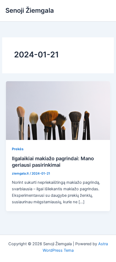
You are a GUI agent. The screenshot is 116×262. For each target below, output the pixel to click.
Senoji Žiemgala (29, 10)
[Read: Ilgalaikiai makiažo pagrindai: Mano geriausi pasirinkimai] (58, 110)
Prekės (17, 149)
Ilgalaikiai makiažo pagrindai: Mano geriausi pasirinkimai (53, 161)
